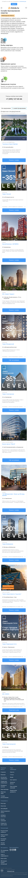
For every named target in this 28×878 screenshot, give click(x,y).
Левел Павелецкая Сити (9, 644)
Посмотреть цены (14, 710)
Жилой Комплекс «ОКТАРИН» (10, 244)
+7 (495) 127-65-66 (14, 99)
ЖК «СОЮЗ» (5, 694)
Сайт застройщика (14, 360)
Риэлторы (3, 803)
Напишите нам (10, 871)
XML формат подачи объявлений (4, 862)
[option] (8, 15)
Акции (11, 777)
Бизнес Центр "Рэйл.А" (8, 444)
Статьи (12, 774)
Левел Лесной (6, 194)
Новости (12, 772)
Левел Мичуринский (8, 344)
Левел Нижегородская (9, 744)
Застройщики (4, 808)
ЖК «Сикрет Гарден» (8, 294)
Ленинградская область (7, 15)
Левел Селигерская (8, 394)
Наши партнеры (4, 789)
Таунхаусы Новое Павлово (10, 144)
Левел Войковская (7, 544)
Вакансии (3, 774)
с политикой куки (22, 1)
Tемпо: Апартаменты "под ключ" (11, 594)
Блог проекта (13, 779)
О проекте (3, 772)
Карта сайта (4, 858)
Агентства (3, 806)
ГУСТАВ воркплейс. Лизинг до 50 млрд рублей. (13, 495)
